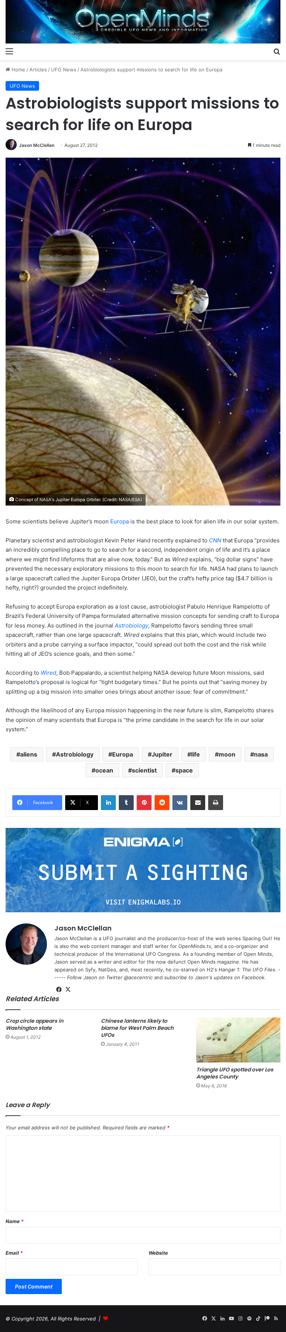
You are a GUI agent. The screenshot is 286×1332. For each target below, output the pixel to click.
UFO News (63, 69)
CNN (215, 540)
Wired (48, 672)
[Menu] (9, 51)
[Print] (215, 802)
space (184, 770)
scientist (144, 770)
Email (14, 1253)
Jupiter (162, 754)
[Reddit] (162, 802)
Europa (119, 521)
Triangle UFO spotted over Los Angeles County (234, 1073)
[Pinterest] (144, 802)
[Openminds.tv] (143, 21)
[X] (67, 989)
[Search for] (276, 51)
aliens (28, 754)
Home (17, 69)
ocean (104, 770)
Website (158, 1253)
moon (227, 754)
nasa (261, 754)
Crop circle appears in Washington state (34, 1024)
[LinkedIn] (108, 802)
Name (14, 1221)
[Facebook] (58, 989)
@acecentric (138, 977)
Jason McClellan (36, 145)
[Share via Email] (197, 802)
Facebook (253, 977)
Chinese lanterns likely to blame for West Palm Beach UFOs (137, 1028)
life (195, 754)
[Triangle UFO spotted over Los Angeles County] (238, 1039)
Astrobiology (131, 625)
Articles (38, 69)
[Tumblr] (126, 802)
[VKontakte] (179, 802)
